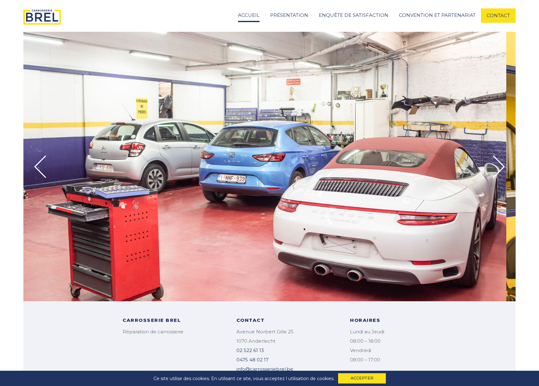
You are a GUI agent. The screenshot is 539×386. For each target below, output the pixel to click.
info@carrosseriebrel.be (264, 369)
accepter (362, 378)
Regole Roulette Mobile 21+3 (303, 197)
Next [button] (499, 166)
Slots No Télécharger (454, 184)
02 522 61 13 (250, 350)
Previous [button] (40, 166)
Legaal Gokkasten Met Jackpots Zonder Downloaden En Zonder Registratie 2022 (301, 119)
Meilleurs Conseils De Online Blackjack (494, 40)
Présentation (289, 15)
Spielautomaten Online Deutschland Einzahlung (52, 236)
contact (498, 15)
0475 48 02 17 (252, 360)
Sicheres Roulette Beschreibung (209, 34)
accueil (249, 15)
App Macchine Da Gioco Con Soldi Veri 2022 (445, 105)
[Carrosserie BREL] (42, 15)
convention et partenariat (437, 15)
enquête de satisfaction (353, 15)
